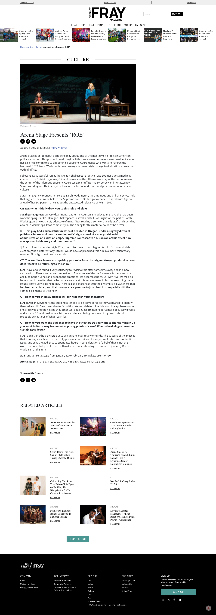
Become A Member (62, 580)
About (22, 580)
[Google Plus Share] (168, 599)
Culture (115, 25)
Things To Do (27, 2)
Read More (55, 433)
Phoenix (125, 587)
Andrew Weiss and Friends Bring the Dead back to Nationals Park (63, 36)
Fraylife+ (191, 2)
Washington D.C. (129, 580)
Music (128, 25)
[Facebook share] (28, 141)
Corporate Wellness (62, 584)
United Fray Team (28, 584)
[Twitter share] (22, 141)
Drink (101, 25)
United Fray (127, 591)
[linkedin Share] (33, 141)
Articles (31, 47)
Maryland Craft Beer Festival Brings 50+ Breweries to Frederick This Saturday (134, 38)
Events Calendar (95, 601)
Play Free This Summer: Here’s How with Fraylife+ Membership (170, 36)
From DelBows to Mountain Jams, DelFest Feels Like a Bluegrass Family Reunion (98, 36)
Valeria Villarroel (59, 147)
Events (140, 25)
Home (23, 47)
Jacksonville (127, 584)
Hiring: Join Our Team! (30, 587)
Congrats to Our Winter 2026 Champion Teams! (206, 35)
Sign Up (178, 591)
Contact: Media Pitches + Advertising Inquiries (65, 588)
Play (74, 25)
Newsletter (110, 2)
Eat (91, 25)
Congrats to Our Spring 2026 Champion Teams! (26, 35)
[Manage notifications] (208, 608)
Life (83, 25)
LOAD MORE (78, 539)
